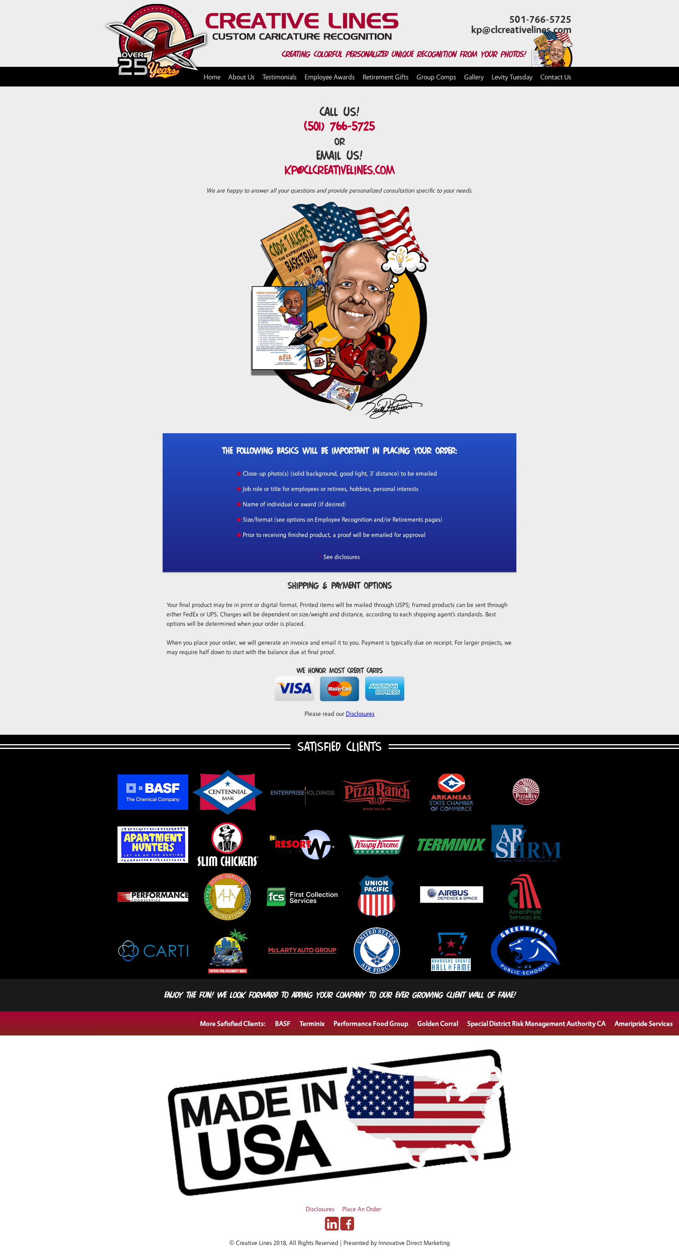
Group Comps (436, 77)
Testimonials (279, 77)
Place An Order (361, 1209)
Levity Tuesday (512, 77)
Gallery (474, 77)
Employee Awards (330, 77)
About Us (241, 77)
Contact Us (555, 77)
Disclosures (360, 713)
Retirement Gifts (386, 77)
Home (212, 77)
